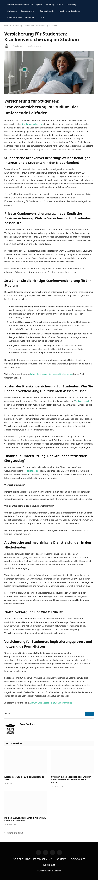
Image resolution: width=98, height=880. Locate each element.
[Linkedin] (38, 852)
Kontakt (42, 17)
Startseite (7, 26)
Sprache (39, 5)
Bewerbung (50, 5)
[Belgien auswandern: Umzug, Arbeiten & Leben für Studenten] (25, 803)
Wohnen (60, 5)
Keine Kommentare (34, 46)
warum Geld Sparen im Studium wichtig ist (51, 702)
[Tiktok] (52, 852)
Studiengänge (12, 11)
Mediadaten (29, 17)
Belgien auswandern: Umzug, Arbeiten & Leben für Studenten (25, 819)
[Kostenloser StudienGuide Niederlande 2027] (25, 762)
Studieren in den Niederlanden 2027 (20, 5)
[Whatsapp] (45, 852)
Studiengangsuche (27, 11)
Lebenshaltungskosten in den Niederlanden (51, 374)
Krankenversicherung (32, 124)
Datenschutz (78, 859)
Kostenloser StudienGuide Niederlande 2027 (24, 778)
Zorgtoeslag (32, 470)
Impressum (49, 865)
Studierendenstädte (47, 11)
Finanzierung (71, 5)
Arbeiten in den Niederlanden (70, 11)
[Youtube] (59, 852)
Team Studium (18, 46)
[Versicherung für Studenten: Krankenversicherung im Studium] (49, 72)
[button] (90, 11)
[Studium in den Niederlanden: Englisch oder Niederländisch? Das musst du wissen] (72, 762)
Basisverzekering (83, 401)
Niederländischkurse (14, 17)
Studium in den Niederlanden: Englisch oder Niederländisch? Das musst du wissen (71, 780)
